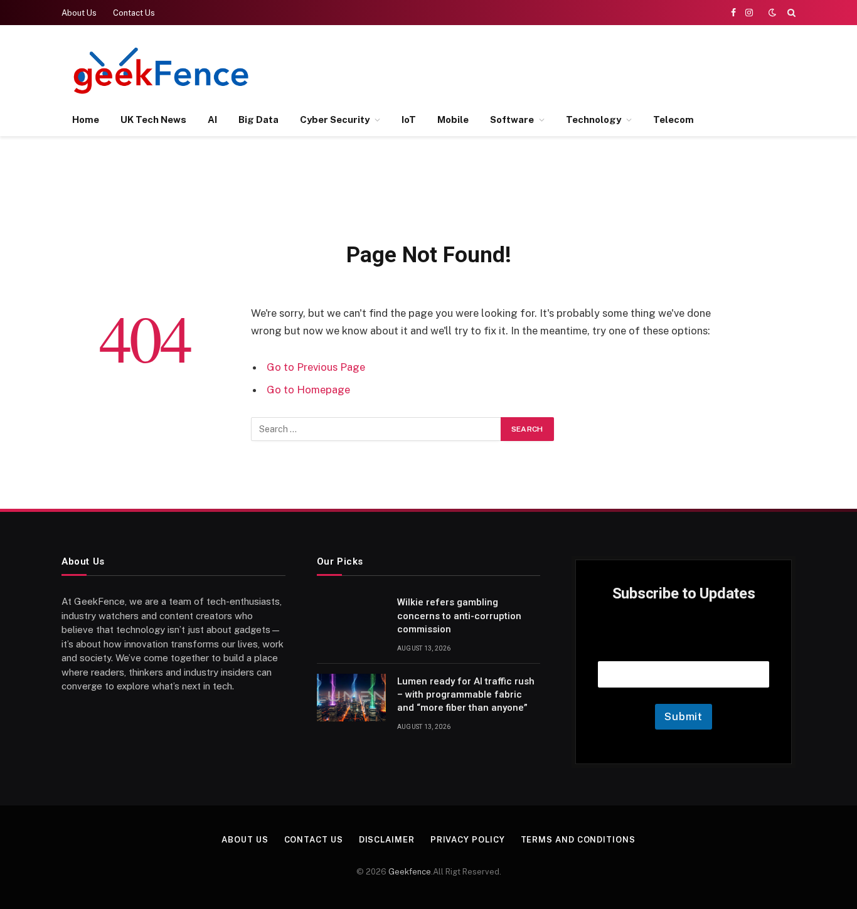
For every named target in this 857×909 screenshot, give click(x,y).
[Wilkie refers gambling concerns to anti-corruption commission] (351, 618)
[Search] (790, 12)
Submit (683, 716)
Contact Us (134, 13)
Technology (593, 119)
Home (85, 119)
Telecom (673, 119)
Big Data (258, 119)
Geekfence (409, 871)
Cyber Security (335, 119)
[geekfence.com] (161, 70)
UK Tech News (153, 119)
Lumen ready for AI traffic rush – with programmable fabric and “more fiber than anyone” (466, 695)
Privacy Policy (467, 839)
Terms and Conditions (578, 839)
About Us (79, 13)
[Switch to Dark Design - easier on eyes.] (772, 12)
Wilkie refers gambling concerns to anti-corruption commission (459, 616)
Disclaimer (387, 839)
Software (512, 119)
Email (684, 645)
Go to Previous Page (316, 367)
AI (212, 119)
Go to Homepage (308, 389)
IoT (409, 119)
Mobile (453, 119)
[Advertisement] (567, 69)
